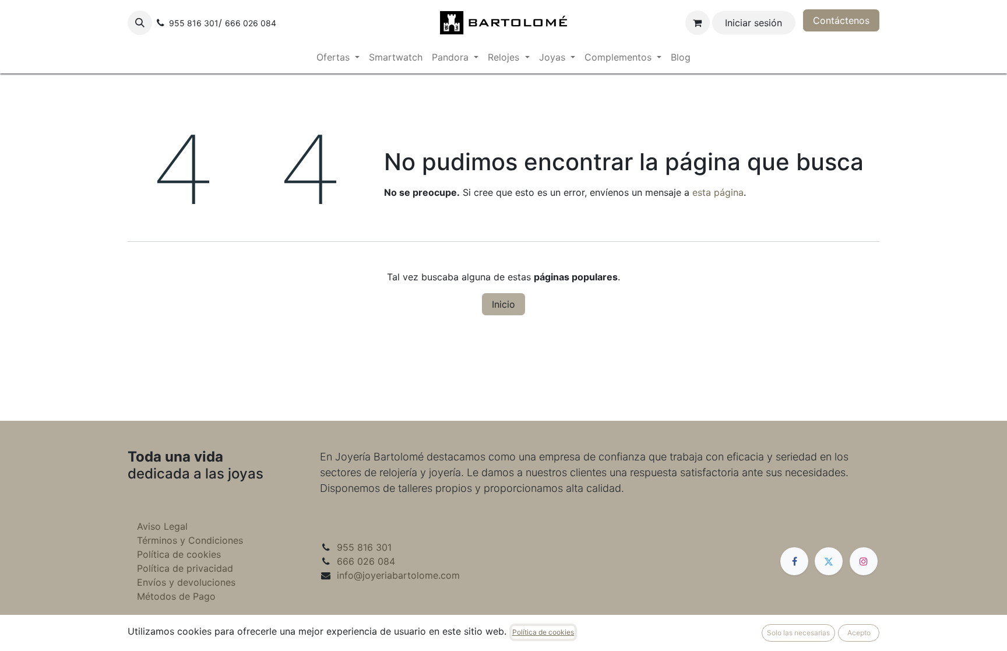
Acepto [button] (859, 632)
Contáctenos (841, 20)
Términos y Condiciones (190, 540)
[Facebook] (794, 561)
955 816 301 (364, 547)
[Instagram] (864, 561)
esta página (718, 192)
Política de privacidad (185, 568)
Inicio (503, 304)
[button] (140, 22)
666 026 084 (366, 561)
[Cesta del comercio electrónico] (697, 22)
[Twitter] (829, 561)
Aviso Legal (162, 526)
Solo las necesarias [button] (798, 632)
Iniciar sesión (753, 23)
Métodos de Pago (176, 596)
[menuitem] (338, 57)
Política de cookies (179, 554)
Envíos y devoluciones (186, 582)
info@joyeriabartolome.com (398, 575)
